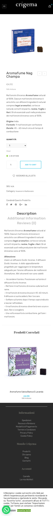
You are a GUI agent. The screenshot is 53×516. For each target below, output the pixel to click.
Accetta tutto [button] (24, 510)
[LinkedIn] (26, 204)
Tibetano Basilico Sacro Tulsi (45, 74)
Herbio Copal (40, 74)
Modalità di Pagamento (26, 426)
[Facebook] (7, 204)
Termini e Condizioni (27, 430)
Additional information (26, 218)
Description (26, 213)
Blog (27, 458)
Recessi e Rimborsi (26, 423)
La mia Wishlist (26, 479)
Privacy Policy (26, 433)
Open (4, 6)
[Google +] (20, 204)
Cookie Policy (26, 436)
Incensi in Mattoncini (25, 191)
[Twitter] (11, 204)
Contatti (26, 461)
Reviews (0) (26, 223)
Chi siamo (26, 454)
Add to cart (30, 165)
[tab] (26, 213)
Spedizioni (26, 420)
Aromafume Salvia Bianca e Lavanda (26, 392)
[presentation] (5, 368)
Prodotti (26, 451)
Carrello (26, 476)
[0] (50, 6)
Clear (8, 151)
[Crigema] (26, 4)
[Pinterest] (16, 204)
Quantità (11, 139)
